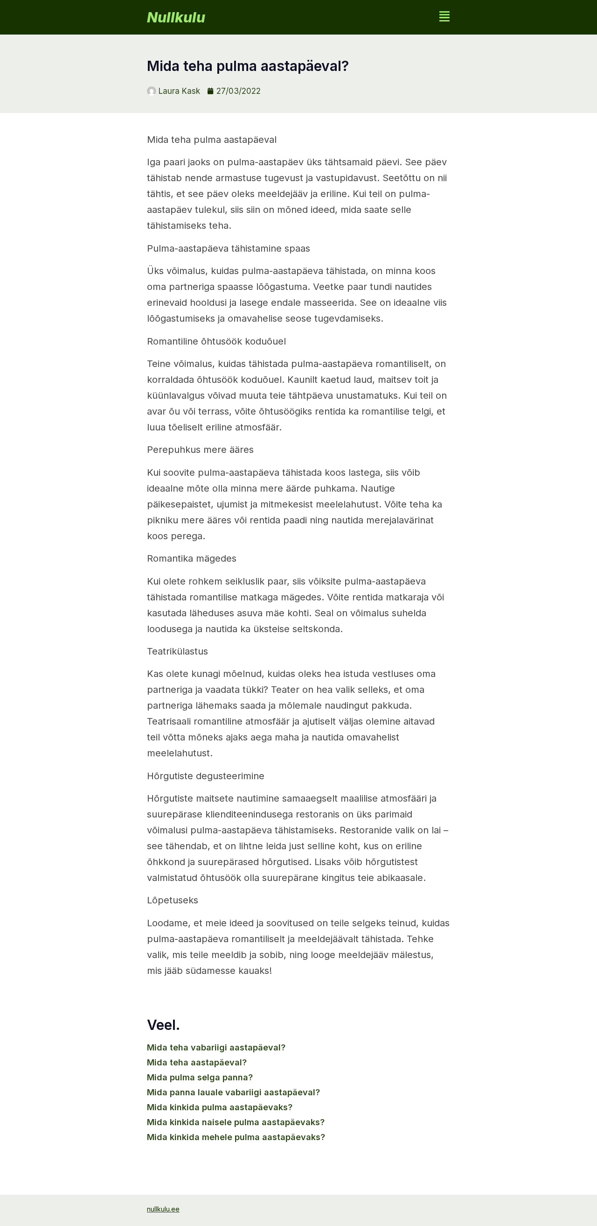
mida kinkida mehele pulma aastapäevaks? (236, 1137)
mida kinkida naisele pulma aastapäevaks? (236, 1122)
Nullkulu (176, 17)
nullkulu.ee (163, 1209)
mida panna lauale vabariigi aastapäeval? (233, 1092)
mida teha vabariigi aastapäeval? (216, 1047)
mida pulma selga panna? (200, 1077)
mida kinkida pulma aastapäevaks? (219, 1107)
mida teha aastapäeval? (197, 1062)
